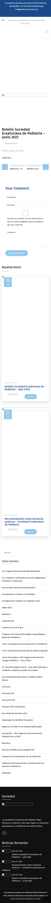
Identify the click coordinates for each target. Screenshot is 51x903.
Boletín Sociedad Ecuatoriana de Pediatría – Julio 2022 (38, 167)
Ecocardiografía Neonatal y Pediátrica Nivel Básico (22, 678)
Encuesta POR (8, 700)
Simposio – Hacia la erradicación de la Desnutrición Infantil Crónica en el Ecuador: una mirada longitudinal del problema (17, 167)
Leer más (30, 397)
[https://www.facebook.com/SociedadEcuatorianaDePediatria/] (26, 14)
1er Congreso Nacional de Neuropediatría (21, 571)
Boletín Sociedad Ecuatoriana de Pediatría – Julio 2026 (24, 388)
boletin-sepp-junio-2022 (12, 151)
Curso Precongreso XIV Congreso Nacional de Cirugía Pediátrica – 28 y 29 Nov (23, 659)
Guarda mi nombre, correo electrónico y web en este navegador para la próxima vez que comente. (25, 221)
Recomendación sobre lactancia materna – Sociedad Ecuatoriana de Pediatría (24, 521)
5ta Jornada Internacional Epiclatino (18, 587)
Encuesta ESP (8, 693)
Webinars (6, 773)
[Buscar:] (25, 552)
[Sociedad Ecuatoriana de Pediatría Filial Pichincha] (25, 22)
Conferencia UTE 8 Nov (12, 627)
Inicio (5, 68)
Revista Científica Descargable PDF (18, 750)
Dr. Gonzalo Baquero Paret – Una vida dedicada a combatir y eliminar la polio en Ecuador (24, 668)
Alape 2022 (7, 607)
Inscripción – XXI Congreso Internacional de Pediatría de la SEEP (22, 735)
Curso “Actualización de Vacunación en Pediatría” (25, 644)
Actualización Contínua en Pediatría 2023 (21, 601)
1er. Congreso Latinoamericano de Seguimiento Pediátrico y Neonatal (24, 579)
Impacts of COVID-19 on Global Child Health (22, 727)
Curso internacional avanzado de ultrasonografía (25, 650)
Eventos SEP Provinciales (13, 707)
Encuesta (6, 687)
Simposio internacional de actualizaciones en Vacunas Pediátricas (23, 764)
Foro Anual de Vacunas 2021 (14, 713)
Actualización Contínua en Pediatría (18, 594)
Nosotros (6, 743)
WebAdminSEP (11, 143)
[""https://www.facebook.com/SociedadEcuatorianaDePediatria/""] (4, 833)
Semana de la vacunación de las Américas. (21, 756)
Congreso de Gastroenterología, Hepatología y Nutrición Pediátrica (23, 636)
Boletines (11, 383)
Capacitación (8, 621)
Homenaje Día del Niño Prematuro (17, 720)
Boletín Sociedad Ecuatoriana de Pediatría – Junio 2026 (27, 879)
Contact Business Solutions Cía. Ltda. (25, 899)
